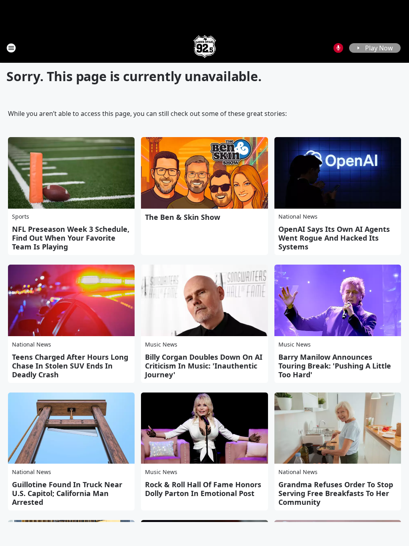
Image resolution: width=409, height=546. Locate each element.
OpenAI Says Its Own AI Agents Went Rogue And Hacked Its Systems (334, 238)
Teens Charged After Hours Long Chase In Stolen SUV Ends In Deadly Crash (70, 366)
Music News (161, 344)
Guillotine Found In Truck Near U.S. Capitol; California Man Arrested (67, 493)
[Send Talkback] (338, 48)
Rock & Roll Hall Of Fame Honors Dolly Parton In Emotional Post (203, 489)
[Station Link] (204, 48)
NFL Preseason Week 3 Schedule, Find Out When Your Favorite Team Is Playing (70, 238)
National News (298, 216)
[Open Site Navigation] (11, 48)
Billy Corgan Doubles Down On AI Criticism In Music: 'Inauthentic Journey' (203, 366)
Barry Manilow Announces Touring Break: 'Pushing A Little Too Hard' (334, 366)
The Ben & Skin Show (182, 217)
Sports (20, 216)
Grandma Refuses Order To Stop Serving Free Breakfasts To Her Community (335, 493)
